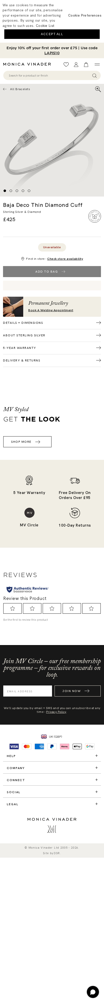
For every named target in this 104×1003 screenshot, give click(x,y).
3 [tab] (17, 191)
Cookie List (45, 25)
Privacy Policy (56, 712)
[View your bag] (86, 64)
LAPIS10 (52, 52)
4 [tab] (23, 191)
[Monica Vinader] (28, 64)
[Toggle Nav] (97, 64)
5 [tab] (29, 191)
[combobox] (49, 75)
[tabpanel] (52, 140)
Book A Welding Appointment (50, 310)
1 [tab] (5, 191)
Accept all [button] (52, 34)
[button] (84, 15)
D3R (57, 853)
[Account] (76, 64)
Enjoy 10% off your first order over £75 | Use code (52, 50)
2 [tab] (11, 191)
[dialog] (52, 21)
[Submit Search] (94, 75)
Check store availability (65, 259)
